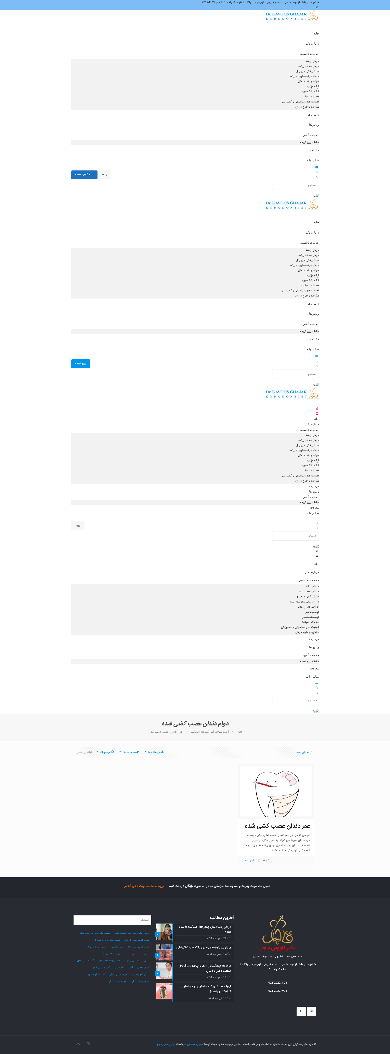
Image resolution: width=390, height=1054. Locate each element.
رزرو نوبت (80, 363)
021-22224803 (277, 982)
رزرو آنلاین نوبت (84, 174)
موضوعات (105, 752)
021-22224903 (277, 990)
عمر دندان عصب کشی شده (277, 826)
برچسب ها (129, 752)
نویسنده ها (153, 752)
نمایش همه (302, 752)
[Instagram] (88, 1044)
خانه (240, 732)
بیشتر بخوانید (248, 860)
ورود (104, 174)
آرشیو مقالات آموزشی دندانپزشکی (210, 732)
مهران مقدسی (195, 1044)
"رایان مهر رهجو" (165, 1044)
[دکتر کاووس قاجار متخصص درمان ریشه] (292, 20)
